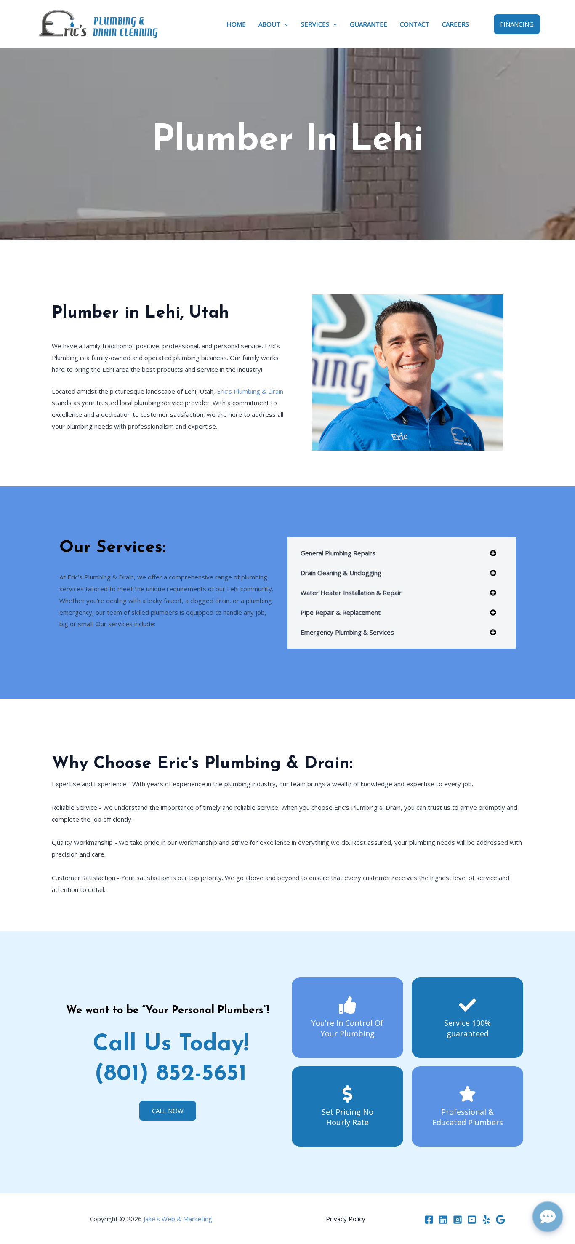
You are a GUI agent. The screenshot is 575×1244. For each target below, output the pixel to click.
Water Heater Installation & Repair (351, 592)
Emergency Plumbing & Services (347, 632)
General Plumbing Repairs (338, 553)
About (269, 24)
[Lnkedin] (443, 1219)
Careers (455, 24)
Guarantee (368, 24)
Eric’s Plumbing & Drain (250, 391)
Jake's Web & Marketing (178, 1219)
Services (315, 24)
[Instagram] (457, 1219)
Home (236, 24)
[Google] (500, 1219)
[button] (284, 24)
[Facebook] (429, 1219)
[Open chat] (547, 1216)
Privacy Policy (345, 1219)
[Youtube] (472, 1219)
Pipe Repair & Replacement (341, 612)
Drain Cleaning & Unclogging (341, 573)
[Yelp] (486, 1219)
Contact (414, 24)
